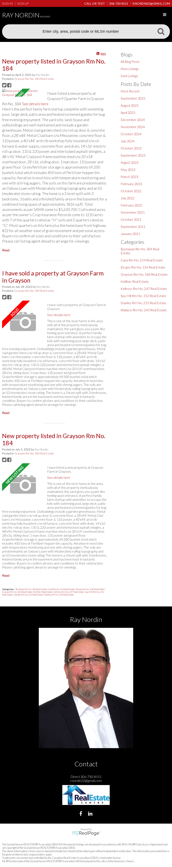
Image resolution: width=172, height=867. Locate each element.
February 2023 (131, 184)
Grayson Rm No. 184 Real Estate (34, 78)
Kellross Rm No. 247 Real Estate (68, 592)
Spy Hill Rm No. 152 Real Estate (143, 296)
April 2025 (128, 112)
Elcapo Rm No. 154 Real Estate (90, 589)
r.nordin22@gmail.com (86, 781)
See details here (35, 103)
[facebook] (81, 814)
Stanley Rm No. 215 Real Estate (28, 594)
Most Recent (130, 91)
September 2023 (133, 155)
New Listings (130, 69)
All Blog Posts (130, 62)
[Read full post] (23, 93)
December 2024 (133, 120)
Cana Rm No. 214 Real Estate (61, 589)
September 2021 (133, 226)
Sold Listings (129, 76)
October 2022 (131, 191)
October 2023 (131, 148)
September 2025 (133, 98)
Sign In (7, 3)
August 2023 (129, 162)
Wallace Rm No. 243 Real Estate (59, 594)
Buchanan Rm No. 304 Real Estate (31, 589)
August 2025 (129, 105)
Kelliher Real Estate (43, 592)
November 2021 (133, 212)
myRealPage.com (86, 833)
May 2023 (128, 169)
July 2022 (127, 198)
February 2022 (131, 205)
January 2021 (130, 234)
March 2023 (129, 177)
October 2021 (131, 219)
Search (161, 31)
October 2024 (131, 134)
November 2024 (133, 127)
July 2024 (127, 141)
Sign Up (23, 3)
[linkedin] (90, 814)
